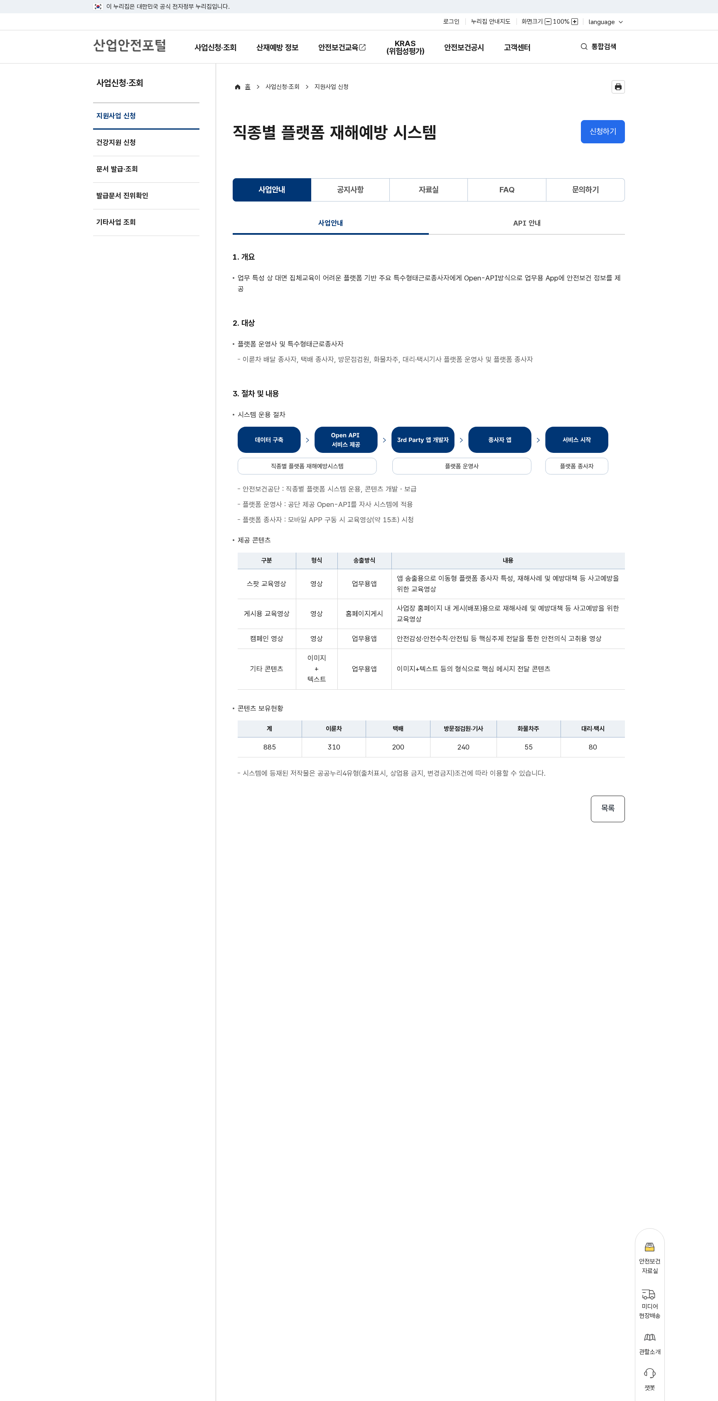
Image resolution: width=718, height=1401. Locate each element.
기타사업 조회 (116, 222)
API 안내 (527, 223)
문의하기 (585, 189)
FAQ (507, 189)
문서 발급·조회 (117, 169)
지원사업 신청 (116, 121)
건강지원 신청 (116, 142)
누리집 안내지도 (491, 21)
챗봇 (649, 1387)
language (605, 21)
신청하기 (603, 131)
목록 (608, 808)
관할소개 (650, 1352)
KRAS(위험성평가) (405, 51)
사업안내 (330, 223)
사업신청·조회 (215, 53)
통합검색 (604, 46)
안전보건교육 (338, 47)
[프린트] (618, 86)
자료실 (429, 189)
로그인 (451, 21)
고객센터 (517, 53)
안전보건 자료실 (650, 1266)
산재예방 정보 (277, 53)
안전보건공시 (464, 47)
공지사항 (350, 189)
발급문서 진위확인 (122, 196)
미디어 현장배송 (650, 1311)
